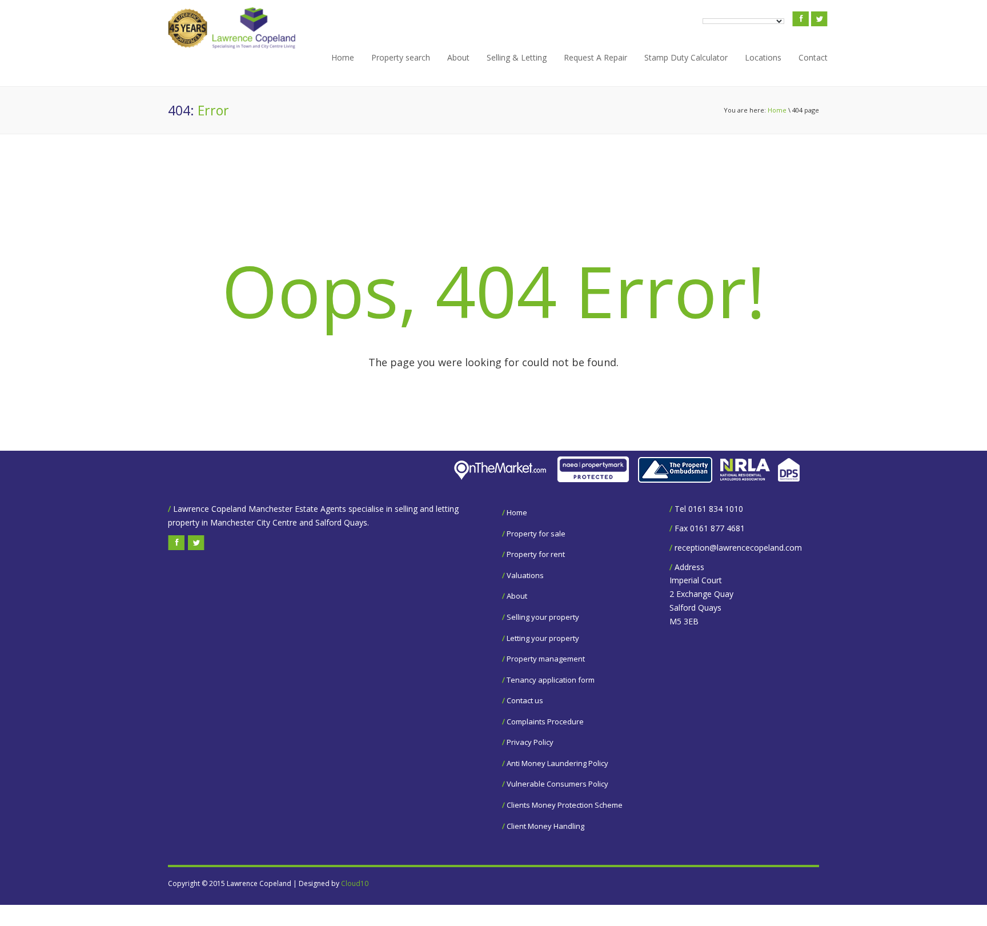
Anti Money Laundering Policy (557, 763)
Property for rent (536, 554)
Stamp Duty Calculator (686, 57)
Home (342, 57)
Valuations (525, 575)
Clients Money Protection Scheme (565, 805)
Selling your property (543, 617)
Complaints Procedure (545, 721)
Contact (813, 57)
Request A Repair (595, 57)
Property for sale (536, 533)
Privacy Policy (530, 742)
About (458, 57)
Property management (546, 659)
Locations (763, 57)
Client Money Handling (545, 826)
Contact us (525, 700)
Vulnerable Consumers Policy (557, 784)
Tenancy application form (551, 680)
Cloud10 (354, 883)
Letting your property (543, 638)
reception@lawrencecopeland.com (738, 547)
